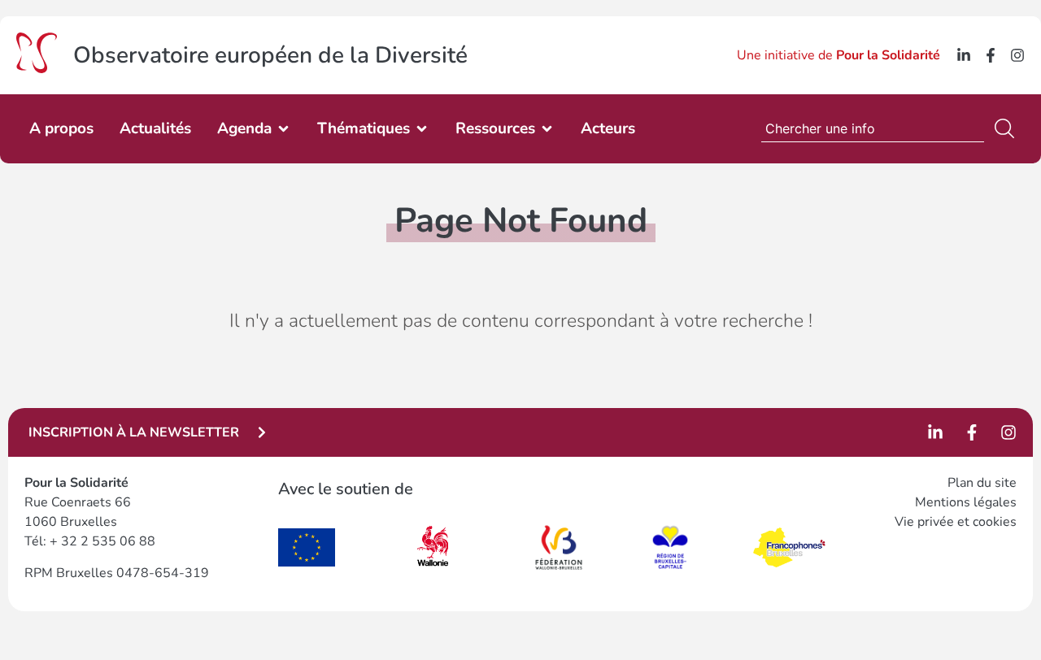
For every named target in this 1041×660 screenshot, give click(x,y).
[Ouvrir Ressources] (547, 129)
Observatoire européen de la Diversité (270, 55)
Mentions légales (966, 502)
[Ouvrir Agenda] (283, 129)
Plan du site (982, 483)
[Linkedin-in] (963, 55)
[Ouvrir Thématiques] (421, 129)
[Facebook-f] (990, 55)
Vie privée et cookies (956, 522)
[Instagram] (1017, 55)
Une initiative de (838, 55)
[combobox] (872, 128)
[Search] (1008, 128)
